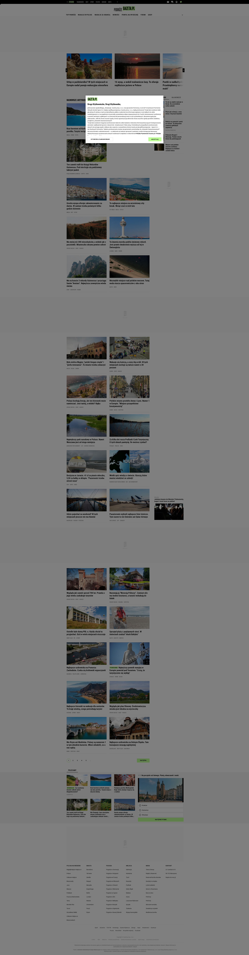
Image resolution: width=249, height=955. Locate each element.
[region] (124, 119)
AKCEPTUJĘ (155, 139)
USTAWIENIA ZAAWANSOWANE (100, 139)
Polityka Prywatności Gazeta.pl (145, 133)
